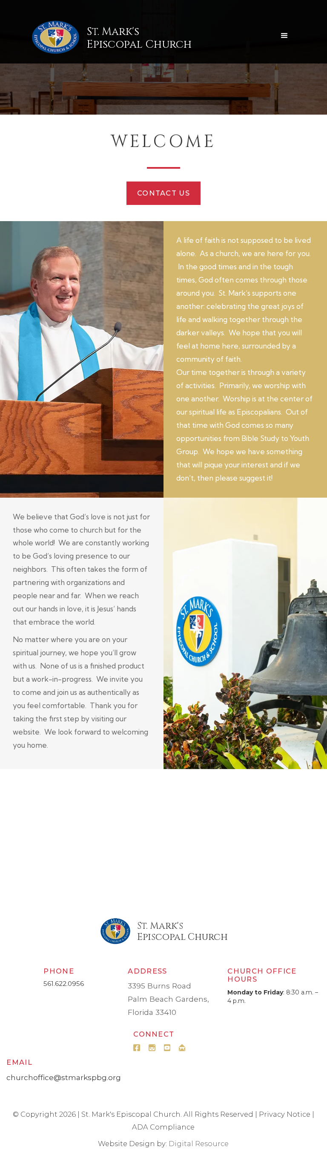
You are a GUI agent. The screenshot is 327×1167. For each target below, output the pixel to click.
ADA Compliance (163, 1127)
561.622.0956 (63, 984)
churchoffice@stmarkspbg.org (63, 1077)
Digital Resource (199, 1143)
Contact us (163, 193)
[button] (284, 36)
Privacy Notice (284, 1114)
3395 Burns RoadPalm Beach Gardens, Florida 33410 (168, 999)
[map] (163, 835)
